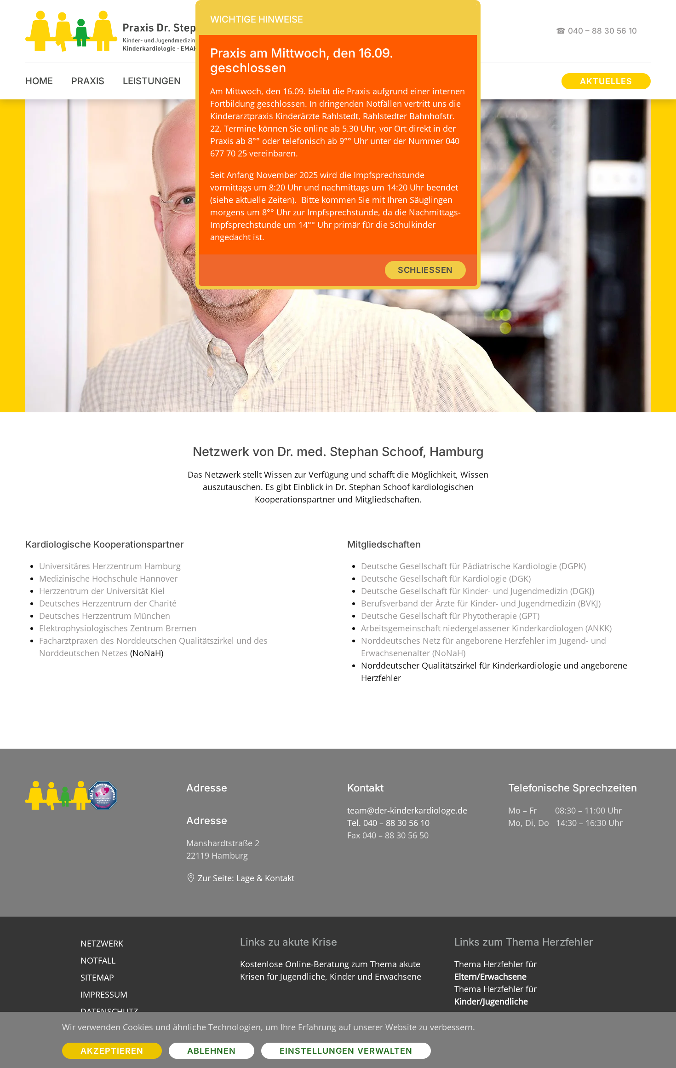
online (316, 128)
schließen (425, 270)
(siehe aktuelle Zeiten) (252, 199)
